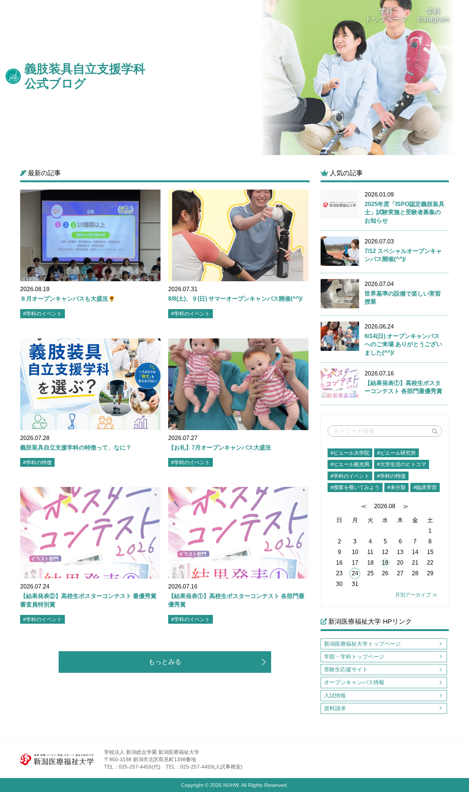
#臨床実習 (425, 487)
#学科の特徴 (391, 476)
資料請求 (335, 708)
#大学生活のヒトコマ (401, 464)
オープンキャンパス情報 (354, 682)
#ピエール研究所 (396, 453)
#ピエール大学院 (349, 453)
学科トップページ (386, 15)
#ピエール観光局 (349, 464)
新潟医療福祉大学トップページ (362, 644)
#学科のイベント (349, 476)
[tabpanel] (314, 77)
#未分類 (396, 487)
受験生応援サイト (346, 669)
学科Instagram (433, 15)
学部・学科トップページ (354, 656)
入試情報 (335, 695)
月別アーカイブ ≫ (416, 595)
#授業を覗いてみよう (355, 487)
